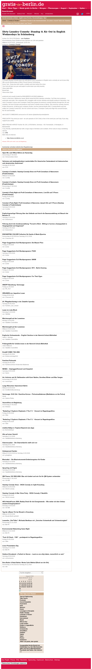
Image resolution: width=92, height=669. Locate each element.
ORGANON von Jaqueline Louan (13, 293)
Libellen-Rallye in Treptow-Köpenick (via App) (18, 428)
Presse (36, 13)
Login (88, 13)
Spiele (22, 634)
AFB (6, 133)
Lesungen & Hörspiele (27, 611)
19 (24, 585)
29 (29, 587)
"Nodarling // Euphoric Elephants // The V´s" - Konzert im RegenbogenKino (28, 411)
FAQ (42, 13)
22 (29, 585)
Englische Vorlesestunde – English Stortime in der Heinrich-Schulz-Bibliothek (29, 335)
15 (29, 583)
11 (22, 583)
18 (22, 585)
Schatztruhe (24, 629)
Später (82, 8)
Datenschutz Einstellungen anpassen (14, 663)
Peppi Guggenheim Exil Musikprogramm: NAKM (19, 259)
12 (24, 583)
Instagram (77, 14)
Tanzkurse (23, 639)
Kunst (22, 609)
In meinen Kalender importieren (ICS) (3, 26)
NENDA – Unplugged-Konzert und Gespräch (17, 369)
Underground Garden (9, 451)
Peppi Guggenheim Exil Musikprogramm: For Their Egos (22, 276)
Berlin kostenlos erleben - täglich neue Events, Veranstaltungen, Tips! (24, 18)
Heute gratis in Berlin (28, 8)
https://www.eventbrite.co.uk (15, 138)
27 (25, 587)
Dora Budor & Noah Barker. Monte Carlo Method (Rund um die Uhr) (25, 562)
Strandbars (23, 631)
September (73, 8)
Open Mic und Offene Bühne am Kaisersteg (17, 153)
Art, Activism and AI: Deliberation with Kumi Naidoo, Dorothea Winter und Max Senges (32, 377)
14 (27, 583)
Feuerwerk (23, 604)
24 (20, 587)
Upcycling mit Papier (9, 468)
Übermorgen (53, 8)
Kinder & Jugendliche (27, 625)
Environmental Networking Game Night (16, 529)
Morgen (43, 8)
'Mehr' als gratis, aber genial (29, 641)
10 (20, 583)
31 (20, 588)
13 (25, 583)
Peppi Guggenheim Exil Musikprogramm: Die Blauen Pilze (22, 243)
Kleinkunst (23, 616)
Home (4, 20)
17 (20, 585)
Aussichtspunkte (25, 602)
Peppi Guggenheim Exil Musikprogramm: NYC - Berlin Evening (24, 268)
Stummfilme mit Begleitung (12, 402)
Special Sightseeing (26, 596)
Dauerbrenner (7, 11)
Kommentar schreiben (17, 147)
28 (27, 587)
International (24, 618)
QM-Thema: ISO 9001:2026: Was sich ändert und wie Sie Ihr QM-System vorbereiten (31, 476)
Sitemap (57, 660)
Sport (21, 636)
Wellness (23, 627)
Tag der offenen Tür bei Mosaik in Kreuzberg (17, 512)
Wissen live (23, 622)
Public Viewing (24, 613)
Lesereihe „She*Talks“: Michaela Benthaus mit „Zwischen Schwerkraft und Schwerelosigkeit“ (34, 520)
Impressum (40, 660)
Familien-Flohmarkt (9, 360)
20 (25, 585)
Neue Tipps (12, 8)
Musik (22, 620)
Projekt (29, 13)
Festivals (23, 600)
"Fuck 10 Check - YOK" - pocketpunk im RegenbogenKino (22, 537)
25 (22, 587)
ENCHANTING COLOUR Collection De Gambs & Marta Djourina (24, 234)
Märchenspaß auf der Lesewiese (13, 318)
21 (27, 585)
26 (24, 587)
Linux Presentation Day (10, 546)
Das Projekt (5, 660)
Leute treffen (24, 623)
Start (4, 8)
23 (31, 585)
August (63, 8)
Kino (21, 605)
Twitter (82, 14)
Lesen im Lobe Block (9, 310)
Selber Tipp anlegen (8, 13)
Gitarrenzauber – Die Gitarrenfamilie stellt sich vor (19, 443)
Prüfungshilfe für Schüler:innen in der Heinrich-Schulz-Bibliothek (25, 344)
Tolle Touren (24, 598)
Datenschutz (49, 660)
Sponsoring (49, 13)
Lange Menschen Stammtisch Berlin (14, 386)
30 (31, 587)
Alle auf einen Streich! (10, 434)
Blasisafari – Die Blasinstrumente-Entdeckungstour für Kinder (23, 459)
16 (31, 583)
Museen (22, 607)
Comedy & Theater (13, 20)
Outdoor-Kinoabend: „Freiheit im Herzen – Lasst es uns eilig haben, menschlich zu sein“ (33, 554)
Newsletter (21, 13)
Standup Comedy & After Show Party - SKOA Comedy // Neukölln (25, 493)
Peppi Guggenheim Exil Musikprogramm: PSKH (19, 251)
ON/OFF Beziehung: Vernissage (13, 285)
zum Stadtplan (25, 38)
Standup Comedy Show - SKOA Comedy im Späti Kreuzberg (23, 485)
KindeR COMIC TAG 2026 (11, 352)
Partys (22, 638)
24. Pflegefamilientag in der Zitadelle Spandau (18, 301)
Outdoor (22, 632)
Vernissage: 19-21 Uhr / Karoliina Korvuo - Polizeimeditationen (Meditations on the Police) (33, 394)
